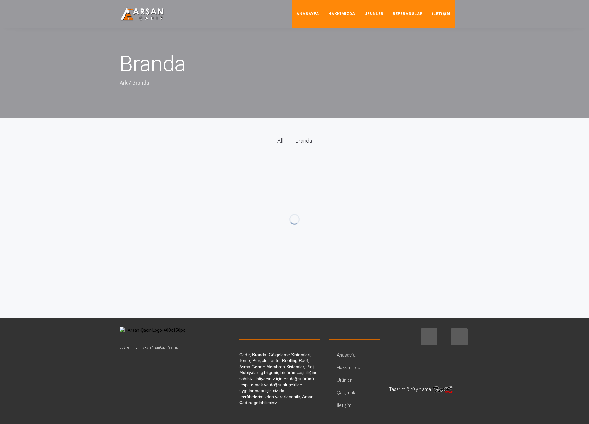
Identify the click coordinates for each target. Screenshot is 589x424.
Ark (124, 82)
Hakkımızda (341, 14)
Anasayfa (307, 14)
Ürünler (373, 14)
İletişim (441, 14)
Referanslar (408, 14)
